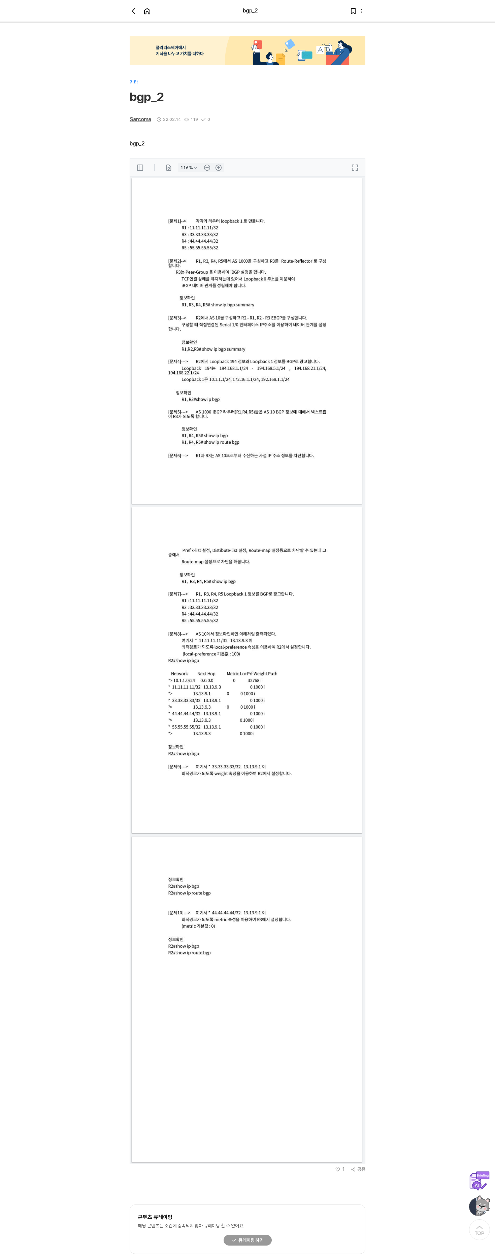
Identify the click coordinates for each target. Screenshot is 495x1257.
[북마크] (353, 11)
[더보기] (361, 11)
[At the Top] (479, 1229)
